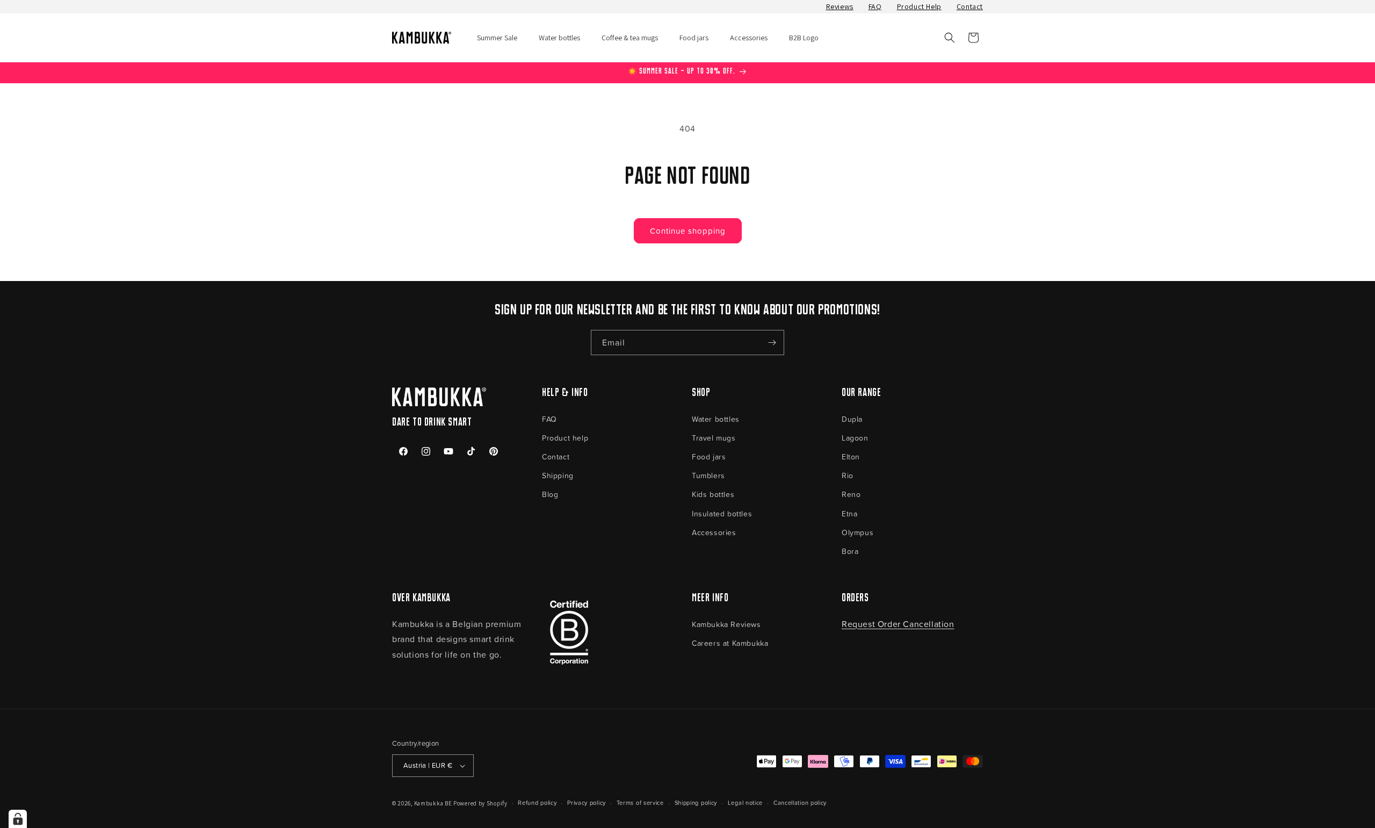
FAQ (875, 6)
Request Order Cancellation (898, 624)
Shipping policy (696, 802)
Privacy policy (586, 802)
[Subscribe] (772, 342)
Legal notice (745, 802)
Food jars (709, 456)
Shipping (558, 475)
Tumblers (708, 475)
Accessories (714, 532)
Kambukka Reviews (726, 624)
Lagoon (855, 438)
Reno (851, 494)
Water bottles (716, 419)
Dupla (852, 419)
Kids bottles (713, 494)
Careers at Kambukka (730, 643)
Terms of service (640, 802)
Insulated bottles (722, 513)
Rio (847, 475)
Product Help (919, 6)
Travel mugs (714, 438)
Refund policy (537, 802)
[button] (949, 37)
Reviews (839, 6)
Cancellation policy (800, 802)
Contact (970, 6)
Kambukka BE (433, 803)
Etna (849, 513)
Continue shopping (688, 230)
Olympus (857, 532)
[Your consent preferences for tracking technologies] (18, 819)
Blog (550, 494)
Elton (851, 456)
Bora (850, 551)
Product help (565, 438)
